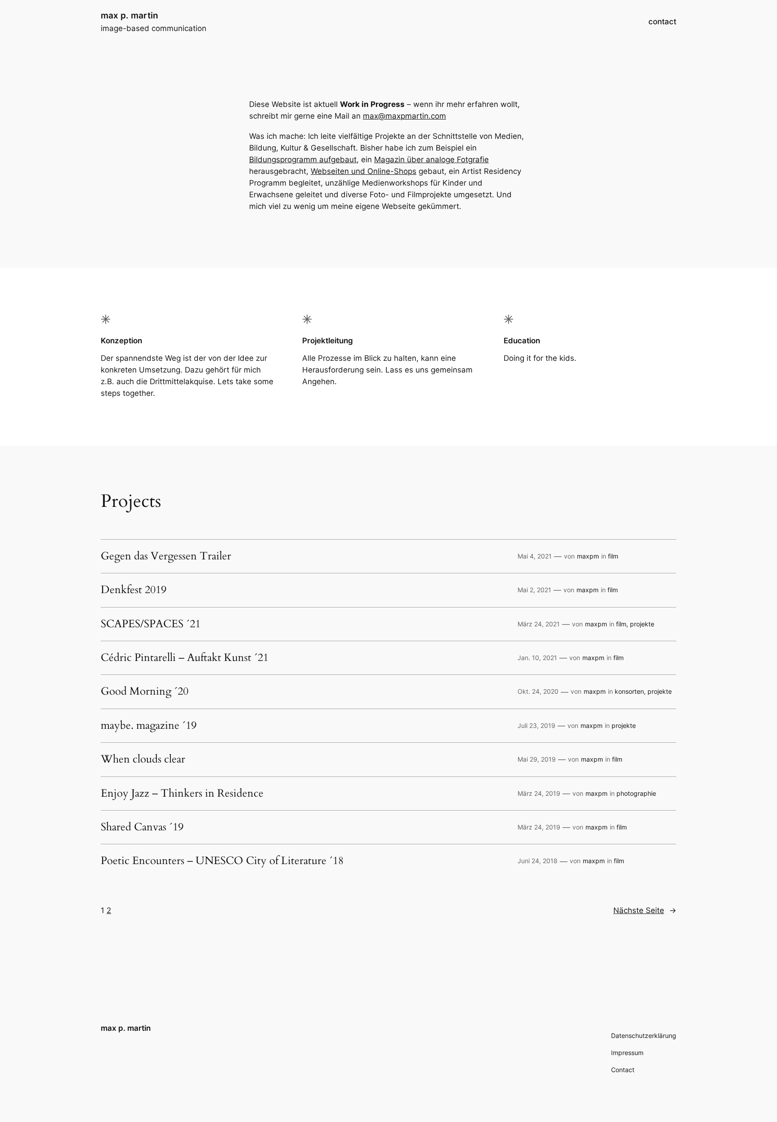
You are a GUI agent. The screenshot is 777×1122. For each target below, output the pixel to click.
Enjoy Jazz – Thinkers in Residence (182, 793)
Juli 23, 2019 (536, 725)
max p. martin (129, 15)
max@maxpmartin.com (404, 115)
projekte (642, 624)
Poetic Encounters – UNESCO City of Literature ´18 (222, 861)
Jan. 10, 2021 (537, 657)
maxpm (588, 556)
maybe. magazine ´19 (148, 726)
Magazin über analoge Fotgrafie (431, 159)
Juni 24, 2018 (538, 861)
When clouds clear (143, 759)
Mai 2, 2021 (534, 590)
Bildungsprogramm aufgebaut (303, 159)
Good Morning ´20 (144, 691)
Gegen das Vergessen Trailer (166, 556)
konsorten (629, 691)
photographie (636, 793)
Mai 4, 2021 (535, 556)
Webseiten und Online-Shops (363, 171)
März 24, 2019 (539, 793)
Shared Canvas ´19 (142, 827)
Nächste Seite (644, 910)
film (613, 556)
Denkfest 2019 (133, 590)
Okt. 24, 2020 (538, 691)
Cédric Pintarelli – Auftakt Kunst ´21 (184, 658)
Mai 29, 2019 (537, 759)
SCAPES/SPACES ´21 (151, 624)
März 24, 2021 (539, 624)
